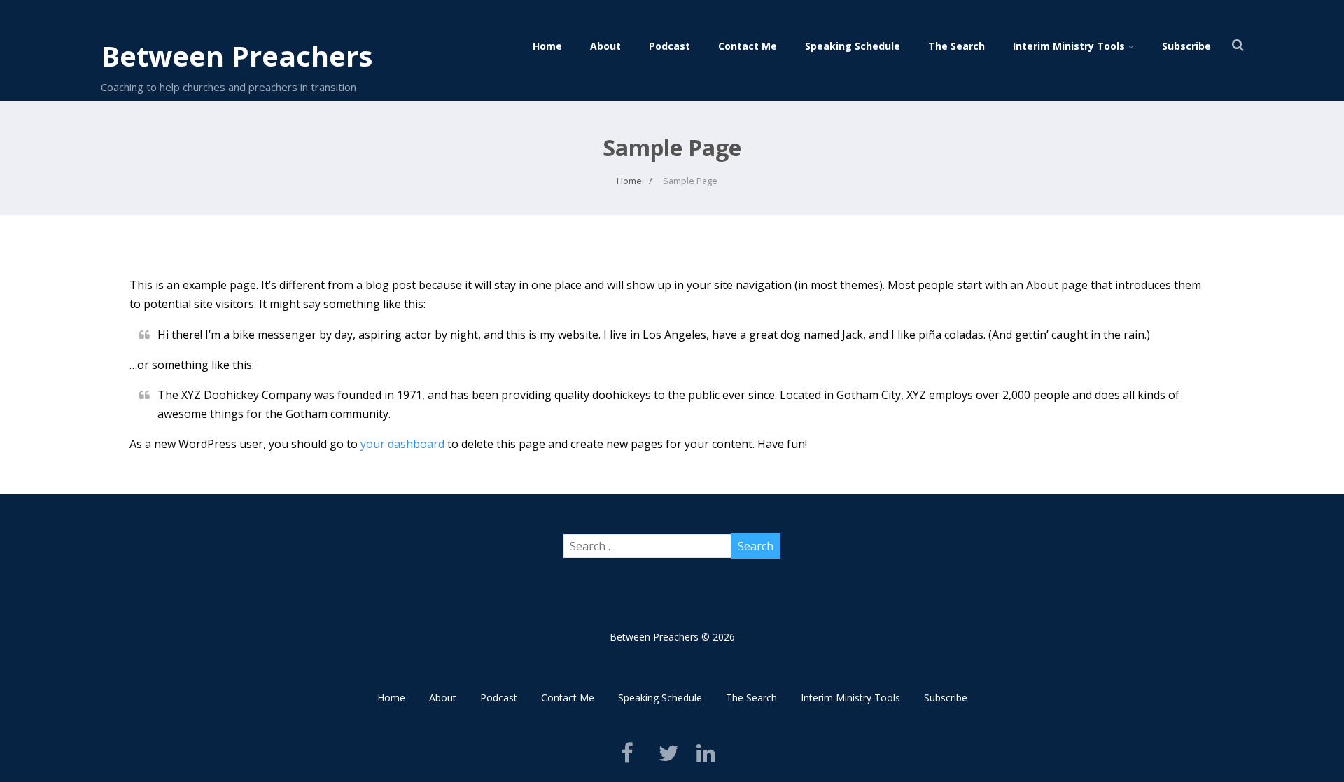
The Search (956, 46)
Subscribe (1186, 46)
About (605, 46)
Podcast (669, 46)
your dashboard (402, 444)
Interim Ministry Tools (1069, 46)
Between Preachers (237, 55)
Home (547, 46)
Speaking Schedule (852, 46)
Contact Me (747, 46)
